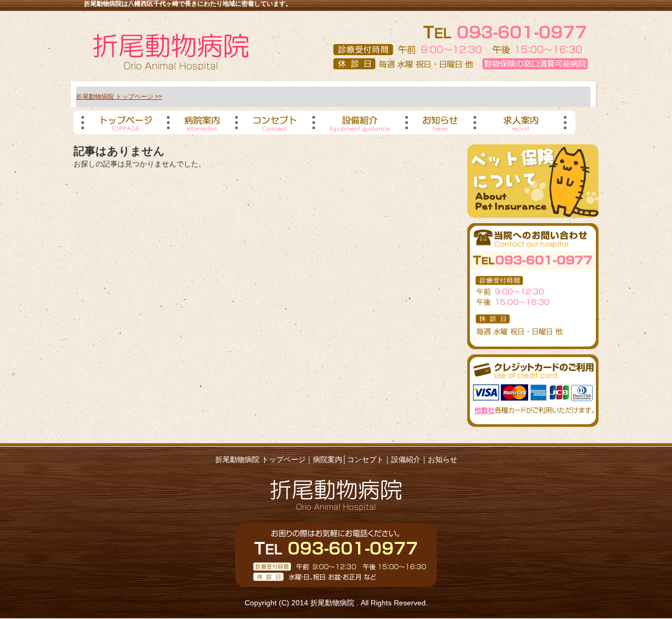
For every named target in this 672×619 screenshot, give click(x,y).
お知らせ (442, 459)
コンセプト (365, 459)
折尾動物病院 (333, 603)
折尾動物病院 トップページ (260, 459)
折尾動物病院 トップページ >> (119, 96)
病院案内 (327, 459)
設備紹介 (406, 459)
